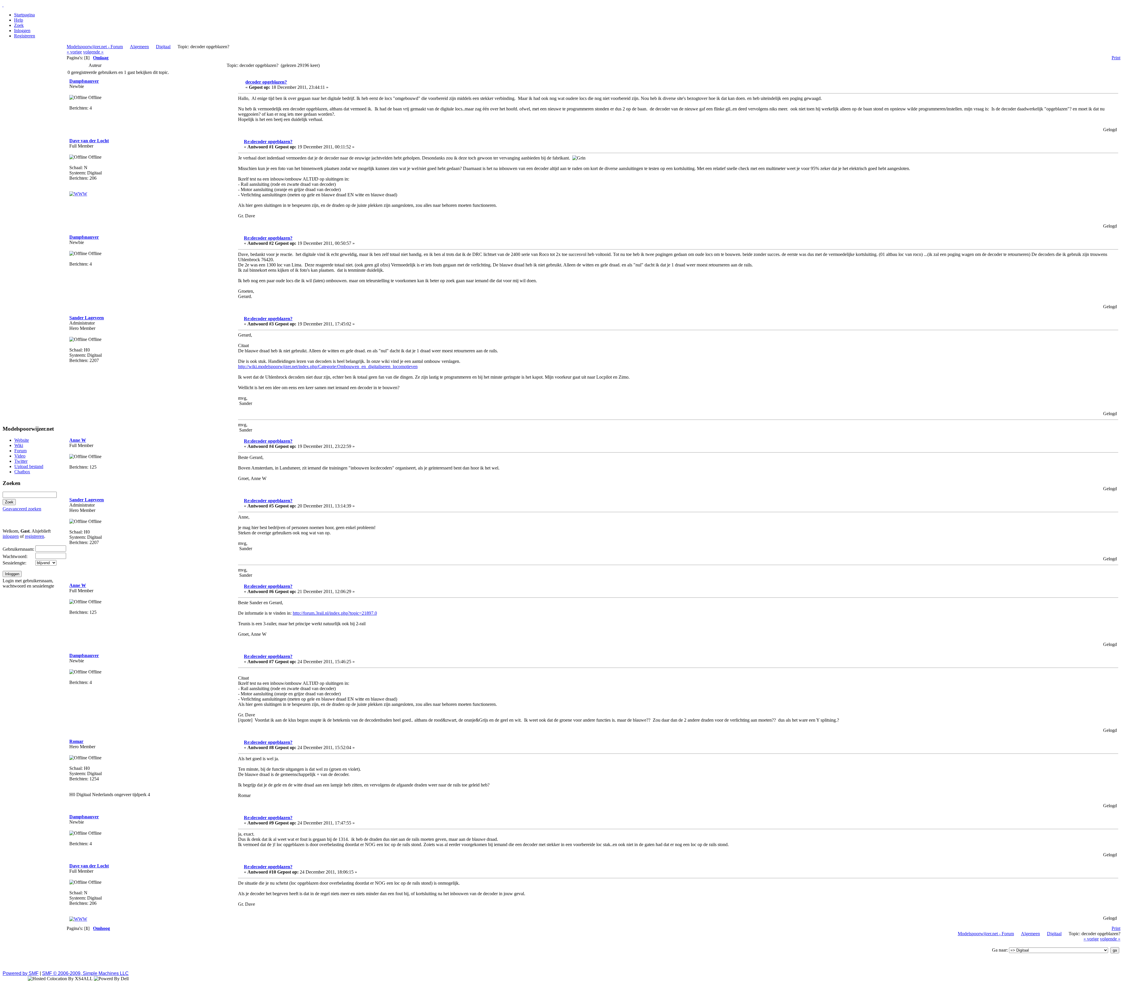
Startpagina (24, 14)
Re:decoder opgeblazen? (268, 141)
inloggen (11, 536)
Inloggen (22, 30)
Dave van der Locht (89, 140)
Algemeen (139, 46)
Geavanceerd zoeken (22, 508)
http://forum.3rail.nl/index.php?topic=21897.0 (335, 613)
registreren (34, 536)
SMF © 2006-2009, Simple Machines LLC (85, 973)
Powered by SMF (21, 973)
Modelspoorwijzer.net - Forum (95, 46)
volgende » (93, 51)
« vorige (74, 51)
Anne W (77, 440)
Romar (76, 741)
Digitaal (163, 46)
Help (18, 20)
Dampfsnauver (84, 81)
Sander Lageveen (86, 317)
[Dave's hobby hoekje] (78, 193)
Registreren (24, 35)
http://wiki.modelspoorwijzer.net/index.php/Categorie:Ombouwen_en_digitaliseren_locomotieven (328, 366)
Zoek (19, 25)
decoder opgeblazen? (266, 81)
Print (1116, 57)
